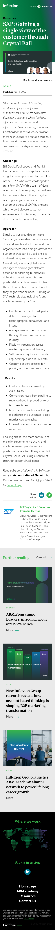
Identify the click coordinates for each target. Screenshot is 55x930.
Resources (28, 896)
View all (41, 557)
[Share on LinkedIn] (41, 496)
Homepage (27, 886)
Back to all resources (37, 80)
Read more (29, 918)
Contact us (27, 901)
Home (33, 6)
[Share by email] (49, 496)
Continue (9, 925)
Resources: (9, 18)
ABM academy (27, 891)
